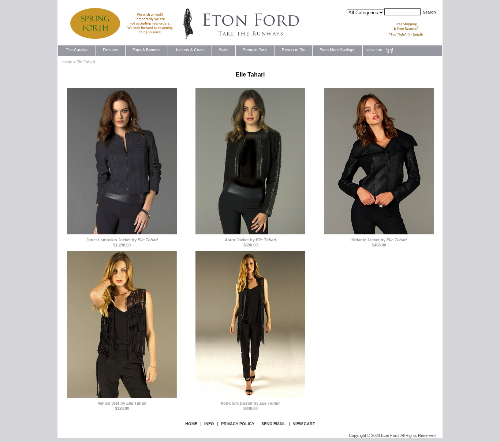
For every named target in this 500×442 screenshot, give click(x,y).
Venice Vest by (122, 403)
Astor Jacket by (250, 240)
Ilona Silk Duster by (250, 403)
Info (209, 423)
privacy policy (237, 423)
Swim (224, 50)
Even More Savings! (337, 50)
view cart (374, 50)
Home (66, 62)
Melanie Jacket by (379, 240)
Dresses (111, 50)
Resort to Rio (294, 50)
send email (273, 423)
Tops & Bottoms (146, 50)
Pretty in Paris (255, 50)
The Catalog (76, 50)
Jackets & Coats (190, 50)
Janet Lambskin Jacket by (122, 240)
